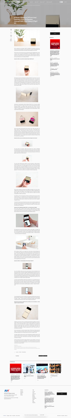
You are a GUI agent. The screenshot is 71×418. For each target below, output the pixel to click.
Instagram (21, 391)
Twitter (21, 393)
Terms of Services (18, 415)
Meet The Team (59, 415)
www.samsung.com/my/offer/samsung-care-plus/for (30, 348)
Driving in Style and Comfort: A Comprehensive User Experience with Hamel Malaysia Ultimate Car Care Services (55, 74)
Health (33, 401)
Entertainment (34, 398)
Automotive (34, 393)
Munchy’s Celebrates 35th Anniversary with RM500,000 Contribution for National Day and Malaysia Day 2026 (54, 64)
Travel (33, 392)
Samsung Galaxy (17, 5)
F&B (33, 400)
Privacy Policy (13, 415)
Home (10, 5)
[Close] (46, 415)
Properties (33, 402)
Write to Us (66, 415)
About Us (11, 415)
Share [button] (14, 25)
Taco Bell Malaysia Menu (53, 69)
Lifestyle (13, 5)
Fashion (33, 399)
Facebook (21, 392)
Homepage (8, 415)
